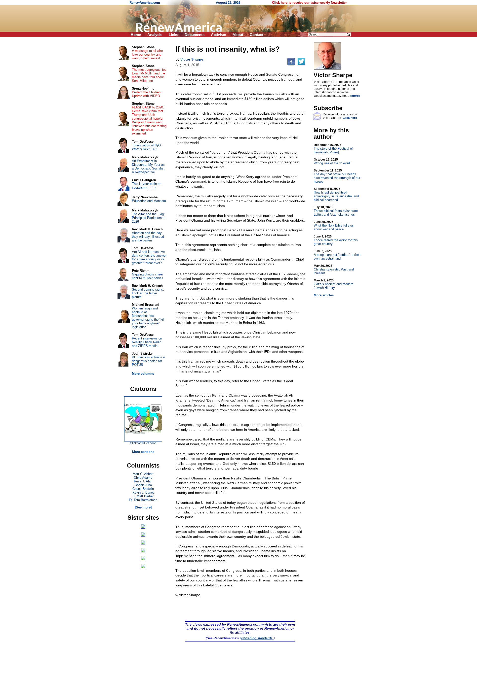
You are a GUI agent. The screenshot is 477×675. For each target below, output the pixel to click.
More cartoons (143, 452)
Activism (218, 35)
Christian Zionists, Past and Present (334, 269)
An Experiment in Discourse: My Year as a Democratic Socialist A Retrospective (148, 166)
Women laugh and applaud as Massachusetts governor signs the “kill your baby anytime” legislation (148, 317)
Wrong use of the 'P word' (332, 161)
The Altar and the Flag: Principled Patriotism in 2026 (148, 217)
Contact (256, 35)
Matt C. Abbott (143, 474)
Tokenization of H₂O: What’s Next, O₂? (147, 147)
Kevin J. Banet (143, 492)
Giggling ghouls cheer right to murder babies (147, 276)
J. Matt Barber (143, 496)
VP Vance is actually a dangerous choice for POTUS (148, 361)
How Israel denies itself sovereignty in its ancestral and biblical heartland (336, 194)
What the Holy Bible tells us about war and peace (334, 225)
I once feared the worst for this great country (336, 240)
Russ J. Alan (143, 481)
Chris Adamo (143, 477)
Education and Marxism (149, 201)
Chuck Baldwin (143, 489)
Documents (194, 35)
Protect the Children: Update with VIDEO (146, 94)
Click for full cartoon (143, 443)
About (238, 35)
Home (136, 35)
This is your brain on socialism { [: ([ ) (146, 185)
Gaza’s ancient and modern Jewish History (333, 284)
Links (173, 35)
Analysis (154, 35)
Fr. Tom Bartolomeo (143, 500)
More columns (143, 373)
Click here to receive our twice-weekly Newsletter (309, 2)
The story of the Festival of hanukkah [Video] (333, 148)
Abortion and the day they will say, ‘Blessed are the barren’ (148, 236)
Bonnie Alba (143, 485)
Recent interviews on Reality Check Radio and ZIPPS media (147, 342)
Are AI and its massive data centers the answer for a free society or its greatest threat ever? (149, 257)
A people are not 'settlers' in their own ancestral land (337, 254)
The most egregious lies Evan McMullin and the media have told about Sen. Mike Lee (149, 75)
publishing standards (256, 638)
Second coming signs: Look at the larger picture (148, 293)
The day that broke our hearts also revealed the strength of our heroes (337, 176)
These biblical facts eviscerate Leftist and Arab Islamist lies (336, 210)
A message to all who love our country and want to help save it (147, 54)
